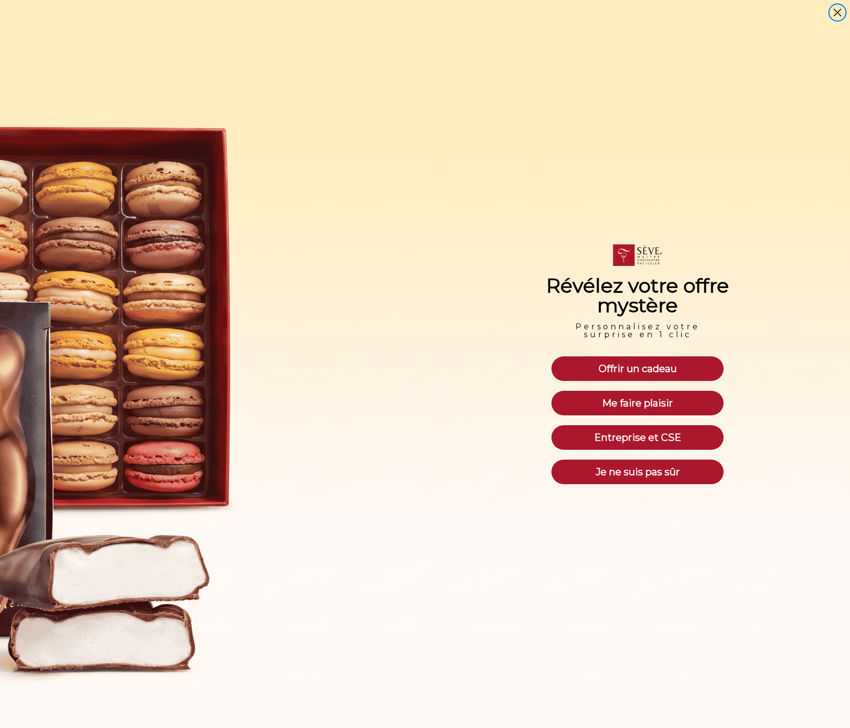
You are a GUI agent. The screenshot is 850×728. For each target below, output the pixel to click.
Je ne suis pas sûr (638, 472)
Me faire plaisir (637, 403)
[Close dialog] (837, 12)
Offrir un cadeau (638, 369)
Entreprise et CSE (637, 437)
